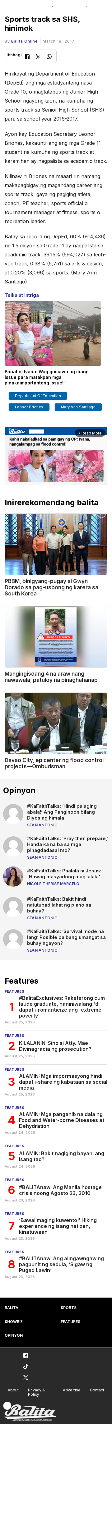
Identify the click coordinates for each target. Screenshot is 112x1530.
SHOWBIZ (14, 1321)
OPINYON (14, 1335)
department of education (38, 396)
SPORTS (69, 1307)
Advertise (72, 1390)
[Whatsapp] (49, 57)
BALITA (11, 1307)
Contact (97, 1390)
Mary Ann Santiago (78, 407)
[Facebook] (27, 57)
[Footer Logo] (29, 1411)
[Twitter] (38, 57)
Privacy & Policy (36, 1392)
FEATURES (70, 1321)
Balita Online (24, 41)
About (13, 1390)
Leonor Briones (29, 407)
